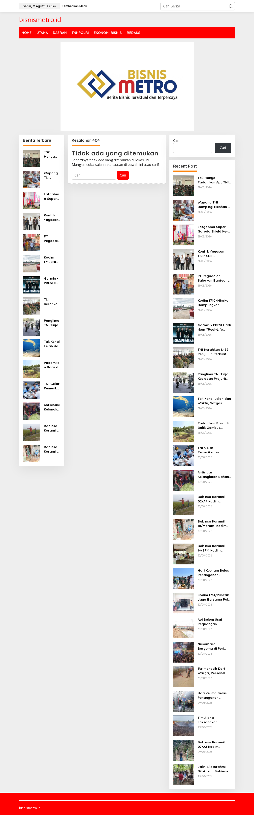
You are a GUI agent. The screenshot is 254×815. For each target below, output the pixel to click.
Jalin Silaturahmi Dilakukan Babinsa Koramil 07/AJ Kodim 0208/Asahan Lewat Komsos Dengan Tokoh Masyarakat (214, 769)
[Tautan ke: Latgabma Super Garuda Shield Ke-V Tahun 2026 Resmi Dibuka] (31, 200)
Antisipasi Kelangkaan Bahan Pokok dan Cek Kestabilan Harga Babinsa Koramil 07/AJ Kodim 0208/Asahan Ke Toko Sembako (52, 407)
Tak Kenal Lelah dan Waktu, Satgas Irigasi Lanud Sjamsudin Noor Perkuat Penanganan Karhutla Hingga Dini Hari (52, 344)
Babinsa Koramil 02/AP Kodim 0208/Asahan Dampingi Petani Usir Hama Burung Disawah (52, 428)
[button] (230, 6)
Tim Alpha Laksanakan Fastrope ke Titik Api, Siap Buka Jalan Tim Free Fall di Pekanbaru (213, 720)
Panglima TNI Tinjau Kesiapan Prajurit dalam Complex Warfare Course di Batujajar (52, 323)
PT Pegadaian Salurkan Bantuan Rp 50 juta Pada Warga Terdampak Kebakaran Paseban (52, 238)
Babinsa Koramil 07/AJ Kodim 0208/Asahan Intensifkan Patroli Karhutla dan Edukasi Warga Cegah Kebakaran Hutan (213, 744)
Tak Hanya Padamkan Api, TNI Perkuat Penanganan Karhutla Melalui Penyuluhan (52, 154)
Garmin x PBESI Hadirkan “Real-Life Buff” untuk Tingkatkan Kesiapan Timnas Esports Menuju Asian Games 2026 (52, 280)
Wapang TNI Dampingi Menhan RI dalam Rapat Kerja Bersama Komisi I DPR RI (51, 175)
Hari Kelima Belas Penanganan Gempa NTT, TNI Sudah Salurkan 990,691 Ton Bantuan (212, 695)
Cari (176, 140)
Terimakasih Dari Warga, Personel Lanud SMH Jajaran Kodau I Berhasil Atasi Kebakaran (214, 671)
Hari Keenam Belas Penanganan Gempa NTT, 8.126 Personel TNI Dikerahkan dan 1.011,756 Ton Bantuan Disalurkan (214, 572)
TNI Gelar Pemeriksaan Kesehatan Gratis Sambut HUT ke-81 (52, 386)
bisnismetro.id (40, 19)
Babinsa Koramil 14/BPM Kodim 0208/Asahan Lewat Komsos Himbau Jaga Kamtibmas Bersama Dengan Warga (214, 548)
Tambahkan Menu (74, 6)
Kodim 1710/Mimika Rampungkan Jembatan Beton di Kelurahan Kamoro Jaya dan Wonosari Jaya (52, 259)
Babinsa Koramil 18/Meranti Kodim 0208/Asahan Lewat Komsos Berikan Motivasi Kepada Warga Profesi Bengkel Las (52, 449)
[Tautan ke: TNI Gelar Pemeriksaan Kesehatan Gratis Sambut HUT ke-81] (31, 389)
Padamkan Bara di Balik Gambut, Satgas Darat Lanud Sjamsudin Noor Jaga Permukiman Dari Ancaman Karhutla (52, 365)
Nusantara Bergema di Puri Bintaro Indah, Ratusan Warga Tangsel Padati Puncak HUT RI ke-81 (214, 646)
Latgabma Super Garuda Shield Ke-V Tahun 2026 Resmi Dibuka (52, 196)
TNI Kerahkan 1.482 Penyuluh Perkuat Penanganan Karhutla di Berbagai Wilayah (52, 301)
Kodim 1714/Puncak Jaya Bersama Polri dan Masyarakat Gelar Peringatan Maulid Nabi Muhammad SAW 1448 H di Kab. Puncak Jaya (214, 597)
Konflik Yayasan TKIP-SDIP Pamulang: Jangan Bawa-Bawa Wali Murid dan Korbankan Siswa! (52, 217)
